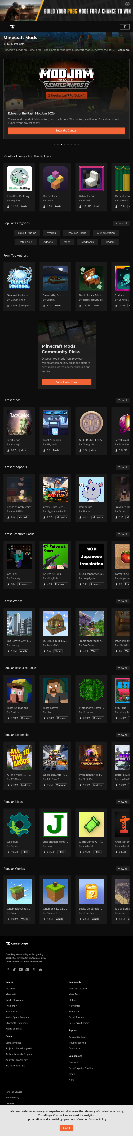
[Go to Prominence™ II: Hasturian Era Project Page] (91, 766)
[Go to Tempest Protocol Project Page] (19, 286)
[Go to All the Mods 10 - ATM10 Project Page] (19, 766)
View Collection (66, 130)
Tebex (72, 1074)
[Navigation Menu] (5, 27)
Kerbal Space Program (17, 1017)
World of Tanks (14, 1029)
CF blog (73, 1000)
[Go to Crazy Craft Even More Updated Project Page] (55, 498)
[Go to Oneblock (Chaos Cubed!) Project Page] (19, 899)
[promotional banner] (66, 10)
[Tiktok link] (14, 969)
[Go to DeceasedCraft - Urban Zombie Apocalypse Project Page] (55, 766)
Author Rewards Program (19, 1054)
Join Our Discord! (78, 989)
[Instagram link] (8, 969)
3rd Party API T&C (15, 1066)
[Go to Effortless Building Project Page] (19, 187)
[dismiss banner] (127, 4)
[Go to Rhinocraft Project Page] (91, 498)
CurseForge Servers (79, 1023)
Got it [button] (66, 1128)
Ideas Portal (75, 994)
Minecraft (11, 994)
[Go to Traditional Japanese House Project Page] (91, 632)
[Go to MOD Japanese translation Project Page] (91, 565)
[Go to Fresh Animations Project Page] (19, 699)
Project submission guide (19, 1048)
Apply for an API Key (17, 1060)
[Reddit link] (40, 969)
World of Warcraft (15, 1000)
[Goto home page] (12, 27)
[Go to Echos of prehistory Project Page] (19, 498)
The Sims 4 (11, 1006)
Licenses (10, 1103)
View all (122, 400)
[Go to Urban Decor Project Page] (91, 187)
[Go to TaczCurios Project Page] (19, 431)
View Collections (66, 382)
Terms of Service (14, 1092)
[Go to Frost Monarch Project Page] (55, 431)
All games (11, 989)
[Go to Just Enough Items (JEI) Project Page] (55, 833)
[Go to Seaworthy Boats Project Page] (55, 286)
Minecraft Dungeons (17, 1023)
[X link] (34, 969)
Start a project (13, 1043)
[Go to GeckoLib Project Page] (19, 833)
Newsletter (74, 1006)
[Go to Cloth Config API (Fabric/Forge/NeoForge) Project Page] (91, 833)
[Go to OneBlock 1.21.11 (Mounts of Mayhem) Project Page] (55, 899)
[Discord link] (27, 969)
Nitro (71, 1080)
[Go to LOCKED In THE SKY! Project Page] (55, 632)
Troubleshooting (77, 1043)
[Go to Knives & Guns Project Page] (55, 565)
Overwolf (73, 1062)
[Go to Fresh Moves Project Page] (55, 699)
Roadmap (74, 1011)
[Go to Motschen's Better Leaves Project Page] (91, 699)
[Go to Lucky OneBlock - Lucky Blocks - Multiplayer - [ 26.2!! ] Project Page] (91, 899)
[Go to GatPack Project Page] (19, 565)
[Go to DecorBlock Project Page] (55, 187)
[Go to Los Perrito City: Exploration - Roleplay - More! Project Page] (19, 632)
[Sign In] (125, 26)
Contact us (74, 1048)
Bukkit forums (76, 1017)
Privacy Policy (12, 1098)
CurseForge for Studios (81, 1068)
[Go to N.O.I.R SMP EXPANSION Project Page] (91, 431)
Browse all (121, 223)
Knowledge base (77, 1037)
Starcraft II (11, 1011)
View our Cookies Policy (91, 1119)
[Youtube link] (21, 969)
